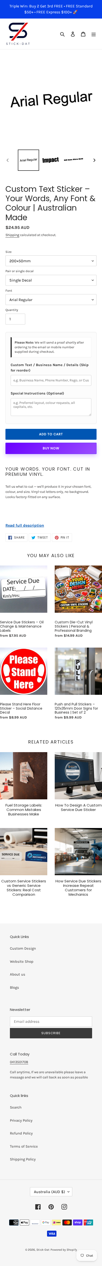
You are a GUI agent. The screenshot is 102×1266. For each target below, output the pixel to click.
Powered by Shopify (64, 1249)
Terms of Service (24, 1146)
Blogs (14, 987)
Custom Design (23, 948)
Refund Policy (21, 1133)
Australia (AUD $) (49, 1191)
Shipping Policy (23, 1159)
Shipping (12, 235)
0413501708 (19, 1062)
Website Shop (21, 961)
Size (8, 252)
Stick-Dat (43, 1249)
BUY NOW (51, 448)
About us (17, 974)
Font (8, 290)
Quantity (11, 310)
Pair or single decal (19, 271)
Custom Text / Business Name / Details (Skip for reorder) (50, 367)
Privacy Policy (21, 1120)
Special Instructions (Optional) (37, 393)
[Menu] (93, 34)
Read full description (24, 525)
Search (16, 1107)
